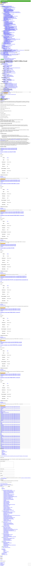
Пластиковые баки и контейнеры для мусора (10, 17)
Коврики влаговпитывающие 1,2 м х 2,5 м (11, 85)
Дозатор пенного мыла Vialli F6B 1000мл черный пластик (8, 54)
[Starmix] (10, 420)
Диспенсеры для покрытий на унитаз (9, 495)
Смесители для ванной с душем (8, 37)
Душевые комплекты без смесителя (10, 38)
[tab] (16, 96)
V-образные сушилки (6, 74)
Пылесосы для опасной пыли (8, 34)
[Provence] (10, 424)
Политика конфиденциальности (3, 483)
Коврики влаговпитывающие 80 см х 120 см (11, 86)
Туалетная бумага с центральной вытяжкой (9, 72)
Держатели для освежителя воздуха (8, 491)
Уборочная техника (4, 77)
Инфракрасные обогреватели (8, 542)
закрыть (1, 556)
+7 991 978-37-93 (2, 1)
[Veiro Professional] (10, 417)
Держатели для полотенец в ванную (9, 492)
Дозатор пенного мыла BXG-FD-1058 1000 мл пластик (9, 183)
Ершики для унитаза (6, 501)
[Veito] (10, 416)
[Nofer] (10, 426)
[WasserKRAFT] (10, 414)
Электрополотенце (6, 11)
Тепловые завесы (6, 40)
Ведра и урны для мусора (7, 47)
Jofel (1, 346)
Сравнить (3, 553)
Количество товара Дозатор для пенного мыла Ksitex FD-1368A (10, 178)
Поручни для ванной (6, 506)
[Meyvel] (10, 428)
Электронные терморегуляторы (8, 62)
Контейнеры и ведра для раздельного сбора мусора (11, 529)
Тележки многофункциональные (8, 23)
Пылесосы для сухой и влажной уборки (9, 32)
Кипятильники (6, 37)
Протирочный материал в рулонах (8, 69)
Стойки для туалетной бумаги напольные (9, 504)
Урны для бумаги (6, 18)
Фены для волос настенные (5, 91)
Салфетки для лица (6, 519)
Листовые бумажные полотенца (8, 516)
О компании (3, 453)
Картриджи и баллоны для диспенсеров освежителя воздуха (12, 67)
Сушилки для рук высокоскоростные (9, 76)
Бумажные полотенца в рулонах (8, 512)
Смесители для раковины (7, 508)
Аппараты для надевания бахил (8, 45)
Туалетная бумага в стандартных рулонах (9, 71)
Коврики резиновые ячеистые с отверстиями (10, 30)
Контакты (5, 550)
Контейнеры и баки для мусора (8, 15)
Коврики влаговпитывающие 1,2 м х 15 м (11, 27)
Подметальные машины (7, 78)
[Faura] (10, 439)
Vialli (7, 66)
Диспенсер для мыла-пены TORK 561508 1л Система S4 (10, 312)
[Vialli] (10, 415)
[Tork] (10, 418)
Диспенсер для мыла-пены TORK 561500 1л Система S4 (10, 377)
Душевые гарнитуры (6, 25)
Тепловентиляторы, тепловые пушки (9, 59)
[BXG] (10, 443)
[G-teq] (10, 436)
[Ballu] (10, 446)
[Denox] (10, 441)
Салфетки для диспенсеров (7, 520)
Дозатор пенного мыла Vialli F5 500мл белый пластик (7, 52)
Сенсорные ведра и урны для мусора (9, 16)
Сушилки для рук (4, 73)
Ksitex (1, 153)
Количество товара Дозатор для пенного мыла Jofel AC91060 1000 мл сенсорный (12, 371)
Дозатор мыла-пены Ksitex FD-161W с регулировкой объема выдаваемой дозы (14, 279)
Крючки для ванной (6, 503)
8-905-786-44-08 (18, 139)
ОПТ (2, 452)
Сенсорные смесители (8, 34)
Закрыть (1, 485)
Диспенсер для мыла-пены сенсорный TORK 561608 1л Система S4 (12, 215)
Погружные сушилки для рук (8, 9)
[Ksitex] (10, 432)
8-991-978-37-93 (13, 139)
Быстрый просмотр (3, 240)
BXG (7, 189)
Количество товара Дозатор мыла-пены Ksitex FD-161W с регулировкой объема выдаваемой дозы (14, 306)
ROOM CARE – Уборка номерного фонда (9, 511)
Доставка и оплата (4, 451)
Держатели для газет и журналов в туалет (9, 490)
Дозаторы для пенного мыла (12, 94)
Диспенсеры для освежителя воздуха (10, 7)
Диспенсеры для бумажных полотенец (9, 494)
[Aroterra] (10, 447)
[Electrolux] (10, 440)
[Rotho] (10, 422)
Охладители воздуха (6, 39)
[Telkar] (10, 419)
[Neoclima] (10, 427)
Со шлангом (5, 93)
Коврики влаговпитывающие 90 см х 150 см (11, 29)
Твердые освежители (8, 8)
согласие (4, 477)
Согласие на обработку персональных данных (5, 484)
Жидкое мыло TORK (6, 514)
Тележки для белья (6, 88)
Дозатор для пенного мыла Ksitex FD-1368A (8, 151)
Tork (7, 221)
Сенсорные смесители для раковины (9, 499)
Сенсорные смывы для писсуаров (9, 35)
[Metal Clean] (10, 429)
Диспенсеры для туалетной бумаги (8, 498)
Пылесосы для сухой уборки (7, 80)
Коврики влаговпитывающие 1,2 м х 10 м (11, 84)
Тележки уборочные (6, 24)
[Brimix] (10, 444)
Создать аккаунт (2, 562)
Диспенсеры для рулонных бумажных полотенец (10, 18)
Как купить (5, 552)
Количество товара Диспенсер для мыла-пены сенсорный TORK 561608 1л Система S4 (13, 241)
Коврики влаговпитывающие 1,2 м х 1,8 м (11, 83)
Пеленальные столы (4, 63)
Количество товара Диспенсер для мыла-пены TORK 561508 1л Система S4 (11, 338)
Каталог (3, 450)
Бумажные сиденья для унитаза (8, 65)
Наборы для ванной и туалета (8, 509)
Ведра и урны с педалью (7, 48)
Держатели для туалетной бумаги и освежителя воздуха (13, 12)
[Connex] (10, 442)
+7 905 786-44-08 (5, 0)
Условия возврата (4, 454)
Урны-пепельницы (6, 19)
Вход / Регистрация (4, 554)
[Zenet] (10, 413)
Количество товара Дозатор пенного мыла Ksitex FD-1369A (9, 274)
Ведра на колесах (6, 21)
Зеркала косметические (7, 502)
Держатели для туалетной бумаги (8, 497)
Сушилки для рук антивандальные (8, 75)
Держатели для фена (6, 493)
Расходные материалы (5, 64)
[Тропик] (10, 406)
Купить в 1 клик (3, 243)
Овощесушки (5, 38)
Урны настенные (6, 53)
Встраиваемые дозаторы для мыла (10, 21)
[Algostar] (10, 448)
